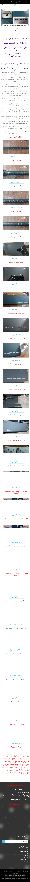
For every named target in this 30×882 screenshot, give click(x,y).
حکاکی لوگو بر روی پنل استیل (16, 701)
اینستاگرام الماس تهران (13, 137)
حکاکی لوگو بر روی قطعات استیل (16, 313)
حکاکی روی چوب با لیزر (24, 756)
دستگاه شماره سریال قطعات (20, 767)
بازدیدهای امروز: (24, 851)
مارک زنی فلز (15, 770)
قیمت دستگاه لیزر (7, 769)
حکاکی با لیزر (6, 755)
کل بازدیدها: (25, 855)
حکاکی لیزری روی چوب (12, 761)
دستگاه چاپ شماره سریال (14, 765)
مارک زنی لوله (18, 772)
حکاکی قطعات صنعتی (15, 31)
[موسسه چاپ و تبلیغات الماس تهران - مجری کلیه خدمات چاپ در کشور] (15, 5)
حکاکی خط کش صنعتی (16, 160)
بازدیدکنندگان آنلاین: (23, 847)
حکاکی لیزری (20, 761)
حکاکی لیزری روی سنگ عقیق (18, 762)
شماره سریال (21, 769)
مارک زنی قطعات (8, 770)
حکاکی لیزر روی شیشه (9, 759)
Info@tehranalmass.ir (14, 799)
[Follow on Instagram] (16, 3)
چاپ (2, 109)
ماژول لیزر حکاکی (10, 772)
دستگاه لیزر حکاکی (9, 767)
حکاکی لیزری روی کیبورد (24, 764)
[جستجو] (5, 5)
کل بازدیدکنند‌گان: (24, 859)
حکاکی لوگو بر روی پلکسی (16, 262)
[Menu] (28, 6)
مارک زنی (21, 770)
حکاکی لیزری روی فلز (7, 762)
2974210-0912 (21, 792)
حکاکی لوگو (14, 758)
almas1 (10, 34)
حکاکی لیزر (9, 758)
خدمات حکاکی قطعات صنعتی (12, 764)
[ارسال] (3, 841)
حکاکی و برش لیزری (15, 28)
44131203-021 (18, 789)
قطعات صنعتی (15, 769)
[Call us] (13, 3)
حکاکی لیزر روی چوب (18, 759)
